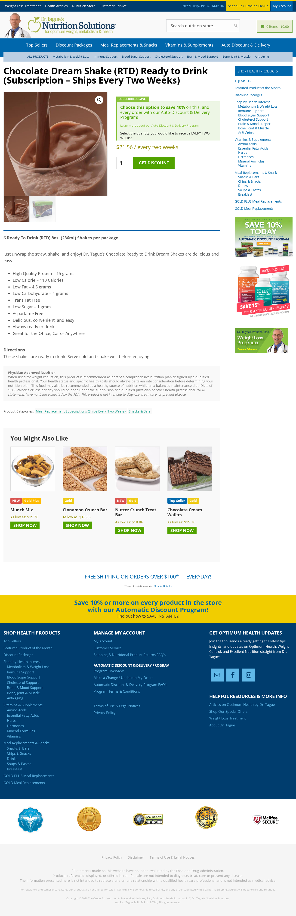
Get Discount (154, 163)
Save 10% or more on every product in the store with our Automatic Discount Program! (148, 606)
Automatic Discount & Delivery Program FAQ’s (130, 684)
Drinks (243, 185)
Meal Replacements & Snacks (256, 172)
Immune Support (105, 57)
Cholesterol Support (169, 57)
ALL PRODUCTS (37, 57)
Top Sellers (243, 80)
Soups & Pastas (249, 190)
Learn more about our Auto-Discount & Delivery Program (159, 126)
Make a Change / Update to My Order (123, 677)
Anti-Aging (262, 57)
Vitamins (244, 165)
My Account (282, 6)
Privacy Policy (105, 712)
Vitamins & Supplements (253, 139)
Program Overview (109, 671)
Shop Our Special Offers (228, 711)
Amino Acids (247, 144)
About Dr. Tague (222, 725)
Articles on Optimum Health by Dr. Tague (242, 704)
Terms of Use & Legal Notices (117, 705)
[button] (99, 100)
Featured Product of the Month (258, 88)
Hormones (246, 157)
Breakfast (245, 194)
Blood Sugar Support (136, 57)
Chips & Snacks (249, 181)
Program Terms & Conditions (117, 691)
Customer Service (107, 648)
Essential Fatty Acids (253, 148)
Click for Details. (163, 586)
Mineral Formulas (251, 161)
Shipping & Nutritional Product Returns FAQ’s (130, 654)
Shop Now (25, 525)
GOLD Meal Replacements (254, 208)
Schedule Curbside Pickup (248, 6)
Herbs (242, 152)
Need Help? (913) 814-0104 (203, 6)
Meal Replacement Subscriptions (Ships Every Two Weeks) (81, 411)
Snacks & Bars (140, 411)
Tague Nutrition (67, 25)
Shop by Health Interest (252, 102)
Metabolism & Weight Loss (71, 57)
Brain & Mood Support (202, 57)
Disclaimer (136, 857)
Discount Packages (248, 95)
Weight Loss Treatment (227, 718)
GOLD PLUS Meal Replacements (258, 201)
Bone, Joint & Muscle (236, 57)
